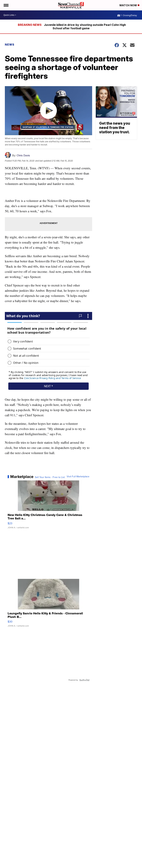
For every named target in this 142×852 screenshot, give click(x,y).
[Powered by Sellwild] (84, 680)
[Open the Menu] (6, 5)
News (9, 44)
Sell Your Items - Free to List (50, 477)
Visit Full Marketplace (78, 476)
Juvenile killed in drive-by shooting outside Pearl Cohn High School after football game (85, 26)
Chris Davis (23, 155)
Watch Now (128, 5)
